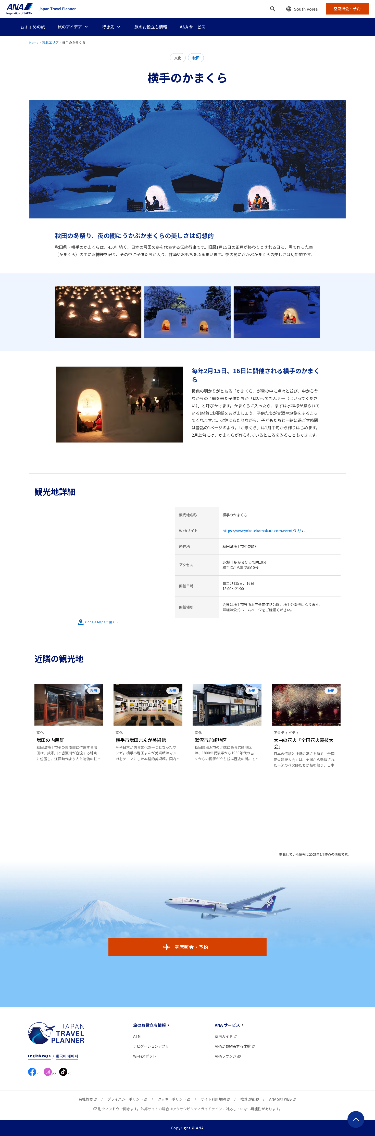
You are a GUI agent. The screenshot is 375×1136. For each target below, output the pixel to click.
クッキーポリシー (172, 1099)
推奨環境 (247, 1099)
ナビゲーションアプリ (151, 1046)
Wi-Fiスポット (144, 1056)
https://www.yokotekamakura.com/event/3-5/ (261, 530)
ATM (137, 1036)
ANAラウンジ (225, 1056)
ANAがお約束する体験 (233, 1046)
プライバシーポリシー (125, 1099)
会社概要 (86, 1099)
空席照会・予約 (191, 947)
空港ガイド (224, 1036)
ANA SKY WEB (280, 1099)
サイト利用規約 (213, 1099)
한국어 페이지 (67, 1055)
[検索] (273, 9)
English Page (39, 1055)
